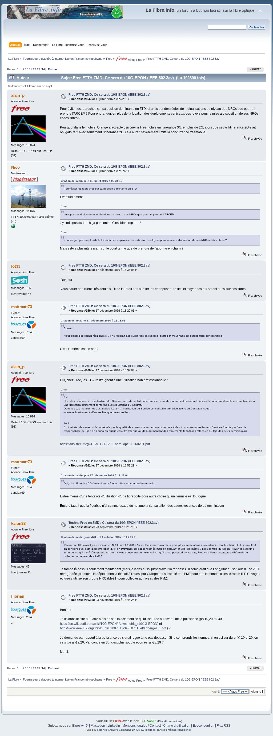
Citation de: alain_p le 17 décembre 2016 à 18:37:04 (95, 475)
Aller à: (216, 691)
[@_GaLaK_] (13, 227)
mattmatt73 (21, 306)
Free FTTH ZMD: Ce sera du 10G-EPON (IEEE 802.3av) (109, 94)
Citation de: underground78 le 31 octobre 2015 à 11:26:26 (98, 537)
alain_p (18, 95)
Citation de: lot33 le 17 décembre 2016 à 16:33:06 (93, 320)
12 (34, 69)
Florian (17, 596)
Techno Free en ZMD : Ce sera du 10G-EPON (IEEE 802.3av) (114, 523)
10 (26, 69)
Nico (15, 167)
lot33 (15, 266)
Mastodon (98, 725)
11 (30, 69)
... (21, 69)
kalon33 (18, 523)
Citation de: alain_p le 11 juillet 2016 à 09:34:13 (91, 180)
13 (38, 69)
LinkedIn (113, 725)
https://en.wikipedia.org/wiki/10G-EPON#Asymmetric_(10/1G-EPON (108, 624)
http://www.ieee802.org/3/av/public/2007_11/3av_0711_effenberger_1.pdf (113, 628)
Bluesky (78, 725)
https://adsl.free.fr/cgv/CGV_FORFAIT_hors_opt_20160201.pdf (105, 444)
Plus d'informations (169, 721)
